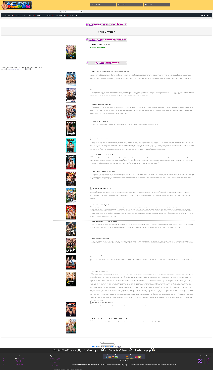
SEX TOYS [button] (31, 15)
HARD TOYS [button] (40, 15)
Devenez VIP (149, 4)
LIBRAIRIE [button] (49, 15)
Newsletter (122, 4)
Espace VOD (19, 366)
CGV (55, 362)
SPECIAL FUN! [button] (74, 15)
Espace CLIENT (96, 4)
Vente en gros (55, 365)
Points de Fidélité (19, 364)
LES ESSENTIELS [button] (20, 15)
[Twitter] (200, 361)
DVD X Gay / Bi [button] (9, 15)
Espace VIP (19, 363)
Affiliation (55, 364)
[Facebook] (208, 361)
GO (81, 11)
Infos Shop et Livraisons (55, 358)
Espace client (19, 360)
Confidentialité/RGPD (55, 361)
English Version (20, 358)
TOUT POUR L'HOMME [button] (61, 15)
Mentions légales (55, 359)
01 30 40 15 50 (205, 15)
